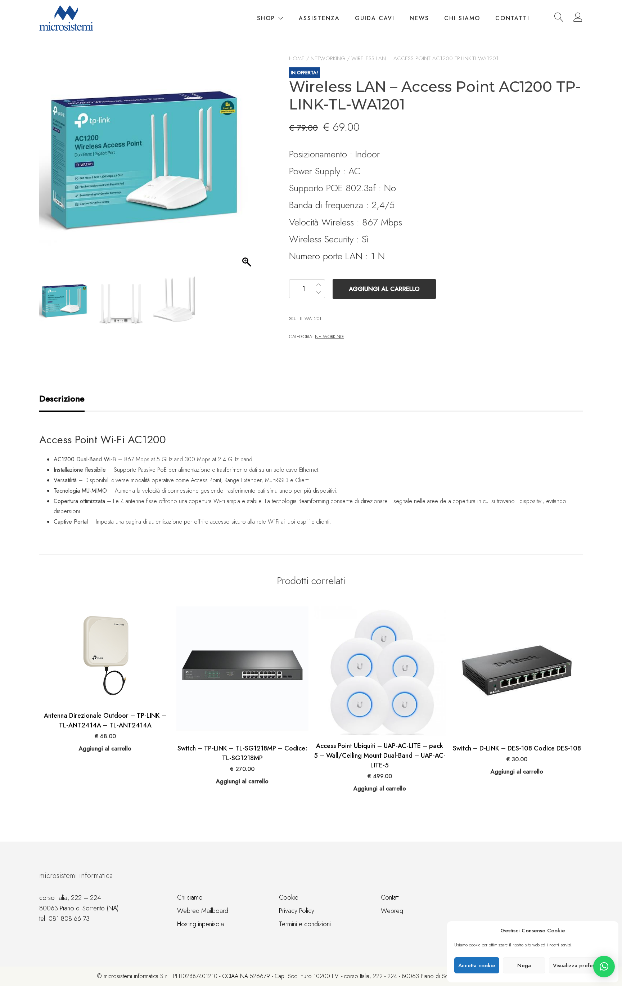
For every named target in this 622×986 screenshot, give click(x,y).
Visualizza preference (580, 965)
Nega (524, 965)
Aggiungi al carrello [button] (105, 748)
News (419, 18)
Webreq (392, 910)
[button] (604, 966)
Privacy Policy (296, 910)
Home (297, 58)
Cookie (288, 897)
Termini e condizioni (305, 924)
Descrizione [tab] (62, 398)
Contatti (512, 18)
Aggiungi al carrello (384, 288)
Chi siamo (462, 18)
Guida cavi (375, 18)
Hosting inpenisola (200, 924)
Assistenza (319, 18)
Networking (328, 58)
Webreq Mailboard (202, 910)
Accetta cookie (476, 965)
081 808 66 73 (69, 918)
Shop (266, 18)
